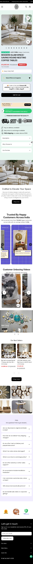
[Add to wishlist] (28, 18)
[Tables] (21, 406)
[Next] (29, 293)
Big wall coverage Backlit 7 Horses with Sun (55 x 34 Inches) (8, 362)
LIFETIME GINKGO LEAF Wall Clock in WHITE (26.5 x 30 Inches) (24, 362)
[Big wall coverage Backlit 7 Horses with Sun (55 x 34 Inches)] (8, 351)
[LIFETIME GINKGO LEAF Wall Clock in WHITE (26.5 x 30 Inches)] (24, 351)
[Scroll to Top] (30, 555)
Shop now (16, 202)
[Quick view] (11, 356)
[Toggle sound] (18, 305)
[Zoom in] (28, 42)
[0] (30, 7)
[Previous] (4, 293)
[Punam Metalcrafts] (16, 6)
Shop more (16, 379)
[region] (16, 78)
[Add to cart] (5, 356)
